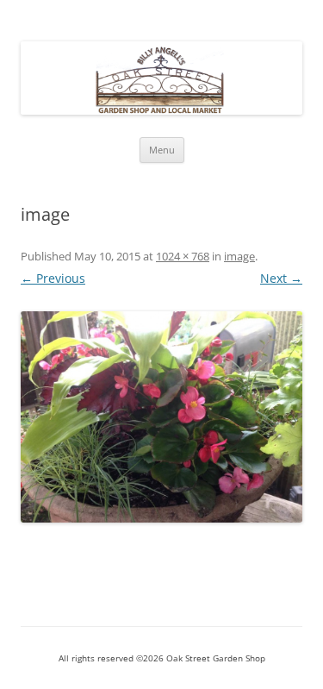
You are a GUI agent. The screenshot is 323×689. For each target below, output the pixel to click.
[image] (161, 417)
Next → (281, 278)
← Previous (53, 278)
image (239, 256)
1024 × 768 (182, 256)
